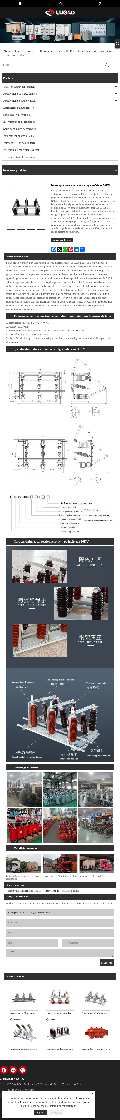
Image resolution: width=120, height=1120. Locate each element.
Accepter (56, 1112)
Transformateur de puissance (19, 156)
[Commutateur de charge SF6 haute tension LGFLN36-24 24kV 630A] (96, 1031)
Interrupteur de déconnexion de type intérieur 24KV (25, 1013)
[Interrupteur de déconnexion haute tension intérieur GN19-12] (24, 1031)
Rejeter (40, 1112)
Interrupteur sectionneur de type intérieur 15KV (61, 1013)
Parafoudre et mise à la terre (19, 142)
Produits (18, 51)
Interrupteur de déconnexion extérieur (62, 891)
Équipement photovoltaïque (19, 135)
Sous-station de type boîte (18, 114)
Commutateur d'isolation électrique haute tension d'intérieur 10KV (97, 1013)
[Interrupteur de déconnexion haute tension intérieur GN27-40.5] (60, 1031)
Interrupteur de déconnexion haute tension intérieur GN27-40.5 (61, 1049)
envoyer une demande (62, 240)
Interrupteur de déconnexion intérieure (72, 51)
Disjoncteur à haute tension (18, 107)
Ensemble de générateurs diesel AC (23, 149)
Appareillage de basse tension (20, 93)
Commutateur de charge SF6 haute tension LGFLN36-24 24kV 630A (97, 1049)
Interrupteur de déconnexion (39, 51)
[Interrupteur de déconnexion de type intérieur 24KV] (24, 996)
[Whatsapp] (23, 1070)
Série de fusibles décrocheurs (19, 128)
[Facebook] (4, 1070)
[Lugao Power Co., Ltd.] (60, 12)
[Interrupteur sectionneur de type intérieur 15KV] (60, 996)
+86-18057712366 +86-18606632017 (21, 1090)
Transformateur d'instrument (19, 86)
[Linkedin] (13, 1070)
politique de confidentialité (63, 1106)
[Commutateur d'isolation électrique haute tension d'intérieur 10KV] (96, 996)
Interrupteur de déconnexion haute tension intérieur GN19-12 (25, 1049)
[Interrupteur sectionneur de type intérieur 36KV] (26, 205)
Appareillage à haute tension (19, 100)
